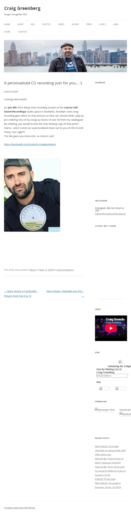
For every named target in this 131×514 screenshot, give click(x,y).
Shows (75, 24)
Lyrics (102, 24)
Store (7, 31)
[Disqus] (44, 341)
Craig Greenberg (22, 8)
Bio (33, 24)
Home (7, 24)
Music (21, 24)
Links (115, 24)
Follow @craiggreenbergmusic (110, 213)
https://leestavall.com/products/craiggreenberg (30, 144)
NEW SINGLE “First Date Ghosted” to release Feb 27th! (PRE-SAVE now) (110, 450)
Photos (46, 24)
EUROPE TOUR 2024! (105, 479)
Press (89, 24)
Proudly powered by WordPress (19, 507)
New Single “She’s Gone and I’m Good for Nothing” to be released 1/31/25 (110, 471)
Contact (22, 31)
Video (61, 24)
